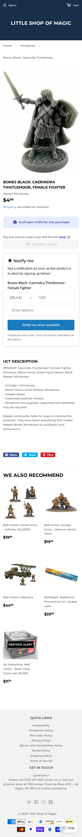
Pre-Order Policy (41, 735)
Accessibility (41, 725)
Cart (75, 5)
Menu (12, 5)
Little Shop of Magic (41, 23)
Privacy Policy (41, 740)
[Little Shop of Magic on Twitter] (29, 802)
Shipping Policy (41, 755)
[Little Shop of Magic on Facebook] (36, 802)
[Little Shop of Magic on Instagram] (43, 802)
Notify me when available (41, 325)
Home (7, 45)
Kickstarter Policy (41, 730)
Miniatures (27, 45)
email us (51, 779)
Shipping (9, 207)
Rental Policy (41, 750)
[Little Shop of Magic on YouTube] (51, 802)
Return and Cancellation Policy (41, 745)
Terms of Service (41, 760)
